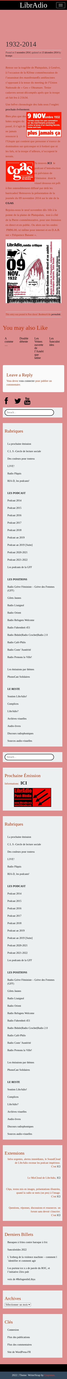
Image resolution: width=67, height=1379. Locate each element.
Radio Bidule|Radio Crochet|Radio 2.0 (27, 635)
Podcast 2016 (14, 515)
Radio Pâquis (14, 473)
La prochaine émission (19, 444)
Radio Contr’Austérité (19, 649)
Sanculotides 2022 (17, 1249)
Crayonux (49, 1375)
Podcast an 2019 (16, 537)
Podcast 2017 (14, 522)
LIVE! (11, 466)
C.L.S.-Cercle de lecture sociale (24, 451)
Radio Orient (14, 612)
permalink (55, 314)
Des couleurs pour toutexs (21, 458)
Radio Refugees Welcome (20, 620)
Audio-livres (14, 726)
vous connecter (27, 381)
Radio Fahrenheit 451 (18, 627)
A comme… (9, 341)
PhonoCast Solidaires (18, 676)
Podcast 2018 (14, 530)
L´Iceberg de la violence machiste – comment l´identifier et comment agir (32, 1259)
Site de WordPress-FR (19, 1352)
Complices (12, 703)
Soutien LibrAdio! (17, 696)
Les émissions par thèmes (20, 669)
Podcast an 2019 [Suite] (20, 545)
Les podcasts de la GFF (19, 567)
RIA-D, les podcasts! (18, 481)
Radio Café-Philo (16, 642)
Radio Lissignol (15, 605)
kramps (9, 55)
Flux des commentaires (19, 1344)
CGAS (9, 203)
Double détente (24, 340)
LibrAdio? (12, 711)
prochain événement (17, 109)
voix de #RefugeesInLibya (21, 1279)
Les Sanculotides (54, 341)
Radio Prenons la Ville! (19, 657)
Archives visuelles (16, 718)
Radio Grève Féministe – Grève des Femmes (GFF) (30, 588)
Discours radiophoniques (20, 733)
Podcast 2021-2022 (17, 559)
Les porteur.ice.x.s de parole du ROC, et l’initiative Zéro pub (28, 1270)
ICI (49, 163)
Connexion (13, 1329)
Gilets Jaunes (14, 598)
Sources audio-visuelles (19, 740)
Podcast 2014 (14, 500)
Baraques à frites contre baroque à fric (27, 1242)
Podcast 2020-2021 (17, 552)
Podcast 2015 (14, 508)
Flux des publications (18, 1337)
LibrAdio (33, 5)
